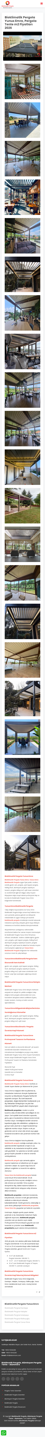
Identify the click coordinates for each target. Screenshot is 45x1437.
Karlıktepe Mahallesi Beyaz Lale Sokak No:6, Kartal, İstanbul (22, 1344)
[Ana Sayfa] (8, 4)
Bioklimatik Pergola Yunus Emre (17, 1322)
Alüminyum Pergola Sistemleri (14, 1399)
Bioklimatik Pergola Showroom (15, 1407)
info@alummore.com (13, 1355)
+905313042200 (10, 1350)
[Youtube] (17, 1379)
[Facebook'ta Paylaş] (36, 1292)
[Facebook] (3, 1379)
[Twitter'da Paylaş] (39, 1292)
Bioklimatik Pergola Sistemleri (14, 1395)
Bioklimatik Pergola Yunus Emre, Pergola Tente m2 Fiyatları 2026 (21, 22)
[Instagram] (13, 1379)
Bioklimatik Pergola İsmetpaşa (17, 1315)
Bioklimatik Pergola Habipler (16, 1311)
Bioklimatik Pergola (11, 1403)
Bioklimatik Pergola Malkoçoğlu (17, 1318)
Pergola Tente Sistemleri (12, 1390)
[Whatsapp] (22, 1379)
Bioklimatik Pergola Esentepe (16, 1308)
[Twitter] (8, 1379)
